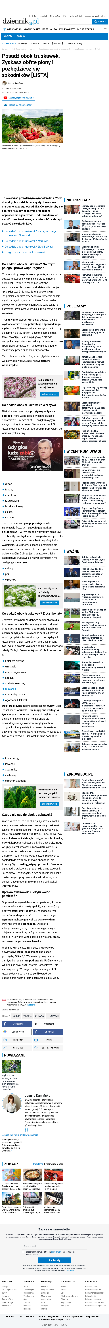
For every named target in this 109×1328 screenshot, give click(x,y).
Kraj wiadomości (54, 1164)
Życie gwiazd (46, 1299)
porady (32, 49)
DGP (65, 16)
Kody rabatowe (47, 1290)
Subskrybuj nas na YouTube (21, 97)
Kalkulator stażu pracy (94, 1293)
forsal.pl (43, 16)
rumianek (10, 688)
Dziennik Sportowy (73, 43)
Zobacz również (49, 394)
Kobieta (8, 36)
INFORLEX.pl (55, 16)
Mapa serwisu (93, 1316)
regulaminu (56, 1252)
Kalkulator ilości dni (93, 1290)
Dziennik (5, 49)
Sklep (103, 16)
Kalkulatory (91, 1281)
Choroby (64, 1299)
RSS (68, 1319)
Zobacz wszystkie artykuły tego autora (20, 1135)
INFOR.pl (33, 16)
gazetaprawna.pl (92, 16)
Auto (26, 1286)
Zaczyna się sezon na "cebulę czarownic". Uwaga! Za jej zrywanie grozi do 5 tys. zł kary (49, 592)
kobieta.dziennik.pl (19, 49)
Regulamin (53, 1316)
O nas (19, 1316)
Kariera (41, 1316)
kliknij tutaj (70, 1270)
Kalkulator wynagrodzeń (95, 1306)
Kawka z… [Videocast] (53, 43)
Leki (62, 1293)
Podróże (27, 1306)
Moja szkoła (46, 1296)
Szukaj (102, 21)
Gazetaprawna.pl (9, 1290)
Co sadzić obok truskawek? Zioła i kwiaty (29, 246)
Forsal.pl (5, 1296)
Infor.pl (5, 1286)
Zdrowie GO (34, 43)
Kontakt (10, 1316)
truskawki (53, 1016)
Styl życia (65, 1306)
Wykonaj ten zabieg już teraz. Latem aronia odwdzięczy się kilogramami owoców (10, 1082)
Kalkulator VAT (91, 1296)
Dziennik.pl (29, 1281)
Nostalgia (22, 43)
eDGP (4, 1293)
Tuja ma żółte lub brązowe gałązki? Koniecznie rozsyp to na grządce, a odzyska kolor (48, 793)
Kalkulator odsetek (93, 1299)
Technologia (29, 1290)
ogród (16, 1016)
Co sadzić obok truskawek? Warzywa (26, 241)
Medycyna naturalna (69, 1296)
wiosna (27, 1016)
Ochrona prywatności (72, 1316)
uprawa (39, 1016)
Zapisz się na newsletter (20, 105)
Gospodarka (29, 1293)
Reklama (30, 1316)
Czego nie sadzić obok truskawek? (25, 252)
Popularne (38, 1164)
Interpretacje (7, 1302)
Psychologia (66, 1302)
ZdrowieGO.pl (76, 16)
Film (43, 1302)
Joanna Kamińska (15, 83)
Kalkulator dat (91, 1286)
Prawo (63, 1286)
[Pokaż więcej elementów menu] (105, 29)
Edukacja (45, 1293)
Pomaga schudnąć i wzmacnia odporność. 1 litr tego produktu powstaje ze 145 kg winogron (12, 1145)
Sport (26, 1299)
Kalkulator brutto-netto (94, 1302)
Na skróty (7, 1281)
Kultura (44, 1309)
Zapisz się (54, 1260)
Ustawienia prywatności (51, 1319)
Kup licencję (31, 1005)
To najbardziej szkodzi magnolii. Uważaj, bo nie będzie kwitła (48, 384)
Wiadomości (29, 1296)
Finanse (64, 1290)
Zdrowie (27, 1302)
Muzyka (44, 1306)
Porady (21, 36)
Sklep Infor (6, 1306)
